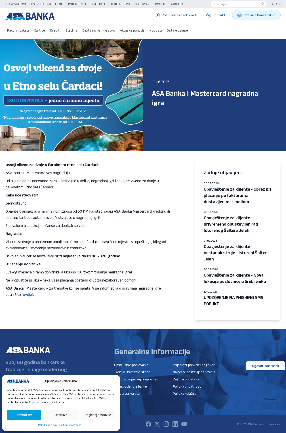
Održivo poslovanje (150, 4)
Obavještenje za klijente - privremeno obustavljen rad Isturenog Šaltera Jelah (231, 224)
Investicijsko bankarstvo (110, 4)
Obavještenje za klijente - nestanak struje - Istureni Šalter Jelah (235, 252)
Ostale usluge (177, 30)
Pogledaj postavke (98, 415)
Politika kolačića (47, 424)
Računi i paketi (18, 30)
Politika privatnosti (70, 424)
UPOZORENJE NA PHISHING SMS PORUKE (233, 300)
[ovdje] (27, 294)
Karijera (176, 4)
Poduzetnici (77, 4)
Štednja (71, 30)
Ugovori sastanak (265, 366)
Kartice (39, 30)
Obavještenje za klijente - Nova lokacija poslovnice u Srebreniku (235, 278)
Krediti (55, 30)
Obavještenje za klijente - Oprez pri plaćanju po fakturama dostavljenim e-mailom (237, 195)
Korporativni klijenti (47, 4)
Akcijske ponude (132, 30)
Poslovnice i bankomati (179, 15)
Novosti (155, 30)
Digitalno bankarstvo (98, 30)
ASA (275, 4)
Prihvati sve (24, 415)
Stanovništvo (15, 4)
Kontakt (219, 15)
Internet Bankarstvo (259, 15)
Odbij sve (61, 415)
